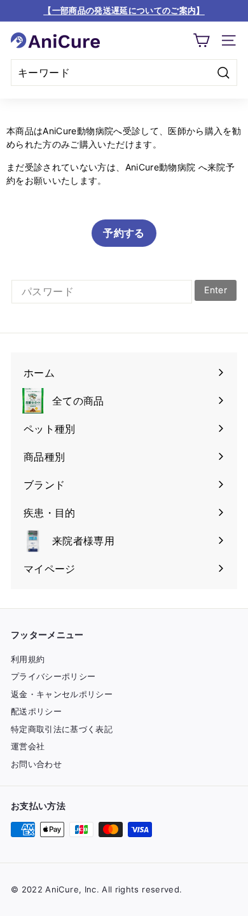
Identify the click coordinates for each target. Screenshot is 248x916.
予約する (123, 232)
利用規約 (28, 659)
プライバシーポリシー (53, 676)
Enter (215, 289)
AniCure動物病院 (160, 167)
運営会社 (28, 746)
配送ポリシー (36, 711)
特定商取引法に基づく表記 (62, 729)
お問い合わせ (36, 764)
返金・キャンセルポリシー (62, 694)
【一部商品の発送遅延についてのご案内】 (124, 10)
